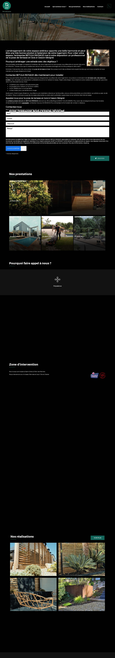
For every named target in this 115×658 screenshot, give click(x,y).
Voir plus (97, 538)
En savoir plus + (15, 201)
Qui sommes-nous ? (59, 6)
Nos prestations (74, 6)
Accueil (47, 6)
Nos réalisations (89, 6)
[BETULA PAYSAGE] (7, 6)
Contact (100, 6)
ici (88, 143)
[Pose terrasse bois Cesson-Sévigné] (98, 58)
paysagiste (25, 103)
